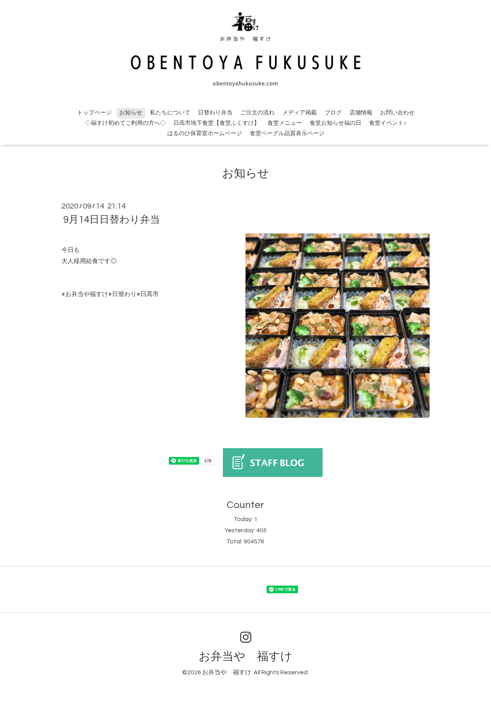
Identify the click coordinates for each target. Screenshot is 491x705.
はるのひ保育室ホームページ (204, 133)
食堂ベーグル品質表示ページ (287, 133)
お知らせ (130, 113)
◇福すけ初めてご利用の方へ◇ (125, 123)
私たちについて (170, 113)
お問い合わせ (397, 113)
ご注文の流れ (257, 113)
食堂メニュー (284, 123)
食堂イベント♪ (388, 123)
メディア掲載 (299, 113)
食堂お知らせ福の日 (335, 123)
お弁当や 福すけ (245, 656)
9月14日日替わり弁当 (111, 220)
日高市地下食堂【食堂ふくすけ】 (216, 123)
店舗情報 (360, 113)
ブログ (333, 113)
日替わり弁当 (215, 113)
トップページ (94, 113)
